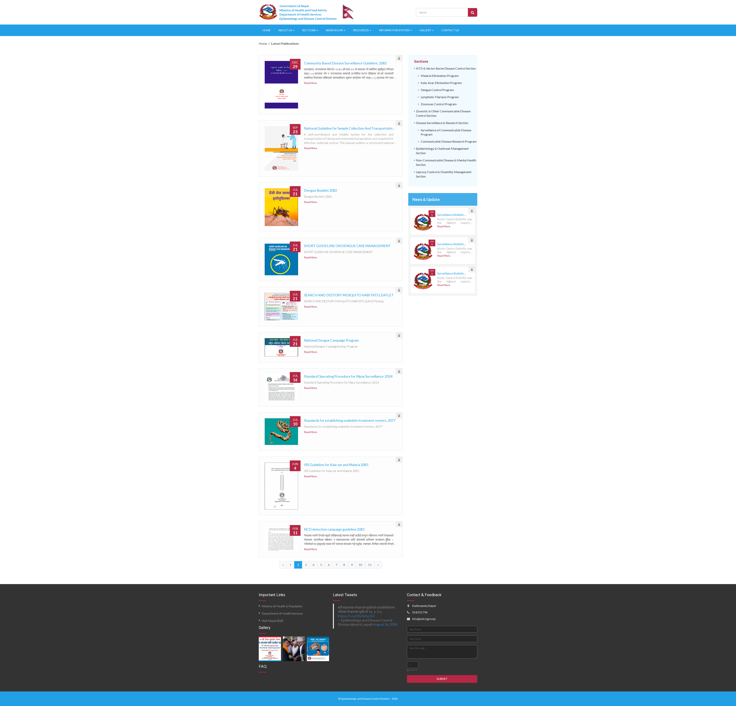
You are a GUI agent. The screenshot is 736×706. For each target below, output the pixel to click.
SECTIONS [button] (309, 30)
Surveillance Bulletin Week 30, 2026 (460, 244)
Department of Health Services (282, 613)
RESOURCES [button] (361, 30)
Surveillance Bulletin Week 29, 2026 (460, 273)
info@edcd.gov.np (424, 619)
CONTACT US (450, 30)
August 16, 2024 (385, 624)
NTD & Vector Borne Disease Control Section (446, 68)
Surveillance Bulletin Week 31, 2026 (460, 214)
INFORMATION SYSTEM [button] (394, 30)
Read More (310, 83)
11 (369, 564)
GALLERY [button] (426, 30)
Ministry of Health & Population (282, 606)
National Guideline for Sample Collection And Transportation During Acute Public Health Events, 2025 (380, 128)
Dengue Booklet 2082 (320, 190)
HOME (267, 30)
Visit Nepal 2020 (272, 620)
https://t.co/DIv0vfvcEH (356, 616)
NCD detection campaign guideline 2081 (334, 529)
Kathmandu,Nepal (424, 605)
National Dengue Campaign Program (331, 340)
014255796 (420, 612)
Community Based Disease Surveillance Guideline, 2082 (345, 63)
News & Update (426, 199)
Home (263, 43)
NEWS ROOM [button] (334, 30)
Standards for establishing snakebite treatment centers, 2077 (349, 420)
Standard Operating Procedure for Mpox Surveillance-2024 (348, 376)
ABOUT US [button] (285, 30)
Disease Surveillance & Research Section (442, 123)
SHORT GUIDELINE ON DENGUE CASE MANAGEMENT (347, 246)
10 (360, 564)
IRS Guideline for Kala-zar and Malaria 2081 (336, 465)
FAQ (263, 666)
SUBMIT (442, 679)
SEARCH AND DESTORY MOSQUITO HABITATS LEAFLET (349, 295)
